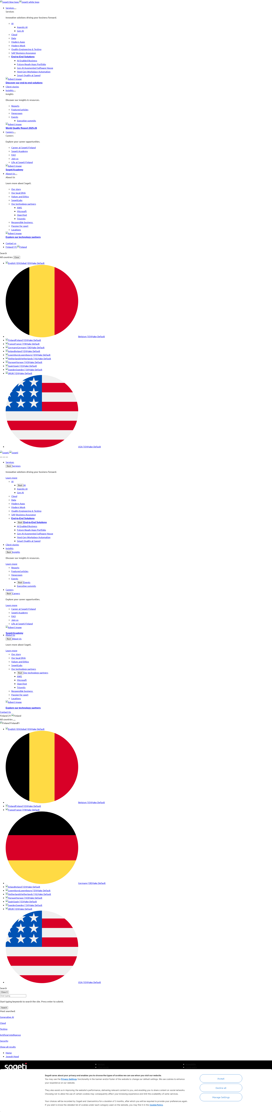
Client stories (103, 1067)
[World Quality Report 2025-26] (139, 124)
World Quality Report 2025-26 (21, 128)
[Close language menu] (14, 720)
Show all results (8, 1046)
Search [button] (3, 253)
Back (9, 466)
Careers (16, 593)
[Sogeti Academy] (139, 166)
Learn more (11, 477)
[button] (15, 8)
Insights (16, 551)
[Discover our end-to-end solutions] (139, 79)
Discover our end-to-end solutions (24, 83)
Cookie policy (191, 1067)
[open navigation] (7, 457)
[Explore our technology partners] (139, 233)
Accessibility (191, 1064)
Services (16, 465)
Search (4, 1008)
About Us (17, 638)
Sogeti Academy (14, 170)
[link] (19, 1)
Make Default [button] (37, 263)
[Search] (1, 457)
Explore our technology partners (23, 237)
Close (16, 257)
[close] (4, 457)
